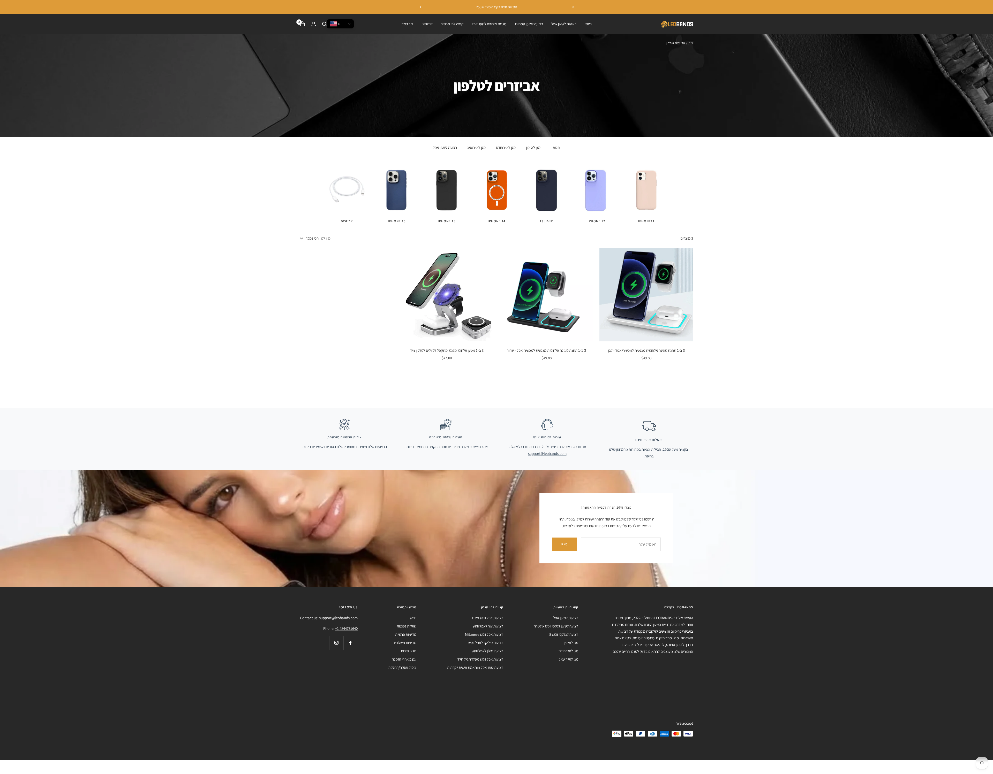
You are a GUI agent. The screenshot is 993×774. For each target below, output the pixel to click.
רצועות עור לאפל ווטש (488, 626)
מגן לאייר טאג (568, 659)
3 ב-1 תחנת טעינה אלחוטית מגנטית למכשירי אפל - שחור (546, 350)
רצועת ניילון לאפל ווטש (487, 650)
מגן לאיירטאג (476, 147)
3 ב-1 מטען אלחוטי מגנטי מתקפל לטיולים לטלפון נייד (447, 350)
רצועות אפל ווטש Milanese (484, 634)
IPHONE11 (646, 221)
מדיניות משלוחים (404, 642)
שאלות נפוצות (406, 626)
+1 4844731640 (346, 628)
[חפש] (324, 24)
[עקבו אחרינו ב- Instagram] (336, 643)
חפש (413, 617)
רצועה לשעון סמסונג (529, 23)
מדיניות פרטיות (405, 634)
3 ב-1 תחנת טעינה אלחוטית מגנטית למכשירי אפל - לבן (646, 350)
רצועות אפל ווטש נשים (487, 617)
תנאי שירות (408, 650)
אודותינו (427, 23)
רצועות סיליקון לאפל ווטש (485, 642)
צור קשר (407, 23)
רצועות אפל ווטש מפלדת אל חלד (480, 659)
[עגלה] (302, 23)
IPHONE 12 (596, 221)
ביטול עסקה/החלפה (402, 667)
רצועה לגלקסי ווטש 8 (563, 634)
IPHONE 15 (447, 221)
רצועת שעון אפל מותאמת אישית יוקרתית (475, 667)
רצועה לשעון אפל (445, 147)
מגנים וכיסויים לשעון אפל (489, 23)
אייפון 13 (546, 221)
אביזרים (347, 221)
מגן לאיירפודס (506, 147)
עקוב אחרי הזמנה (404, 659)
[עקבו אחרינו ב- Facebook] (350, 643)
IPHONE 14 (497, 221)
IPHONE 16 (397, 221)
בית (690, 43)
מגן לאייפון (533, 147)
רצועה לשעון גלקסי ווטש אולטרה (556, 626)
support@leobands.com (547, 453)
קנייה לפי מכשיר (452, 23)
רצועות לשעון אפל (563, 23)
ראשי (588, 23)
